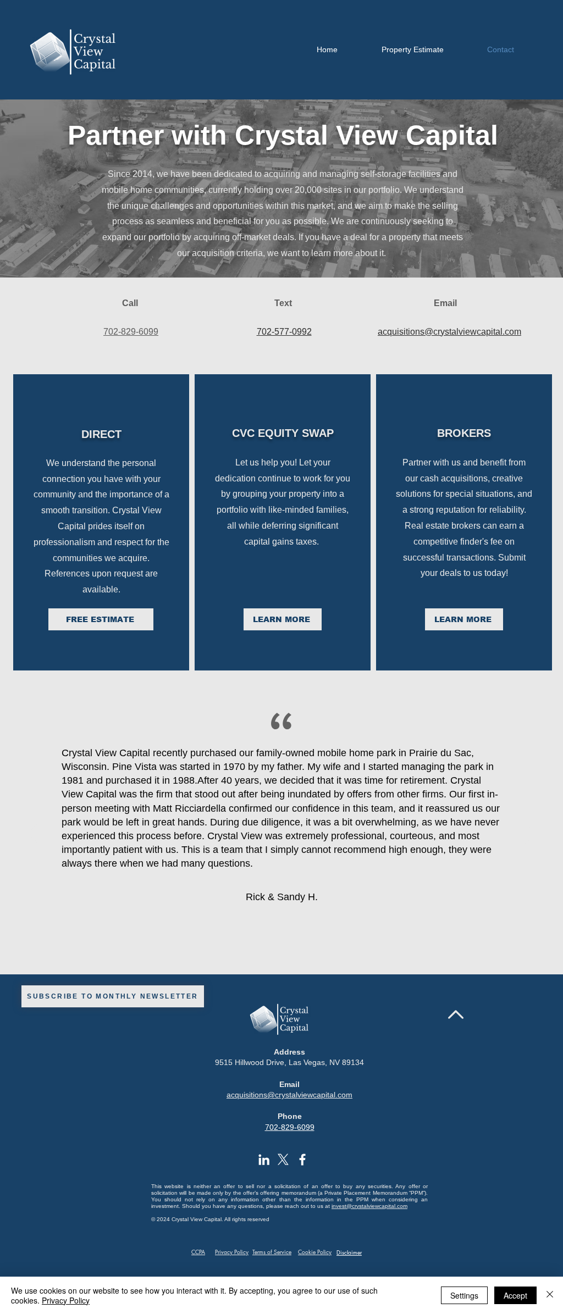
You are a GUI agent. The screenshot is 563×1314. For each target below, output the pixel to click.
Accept (515, 1295)
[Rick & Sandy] (281, 946)
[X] (283, 1159)
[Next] (530, 834)
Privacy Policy (66, 1300)
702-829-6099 (289, 1127)
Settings (464, 1295)
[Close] (549, 1295)
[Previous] (32, 834)
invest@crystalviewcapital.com (369, 1206)
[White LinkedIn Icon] (264, 1159)
